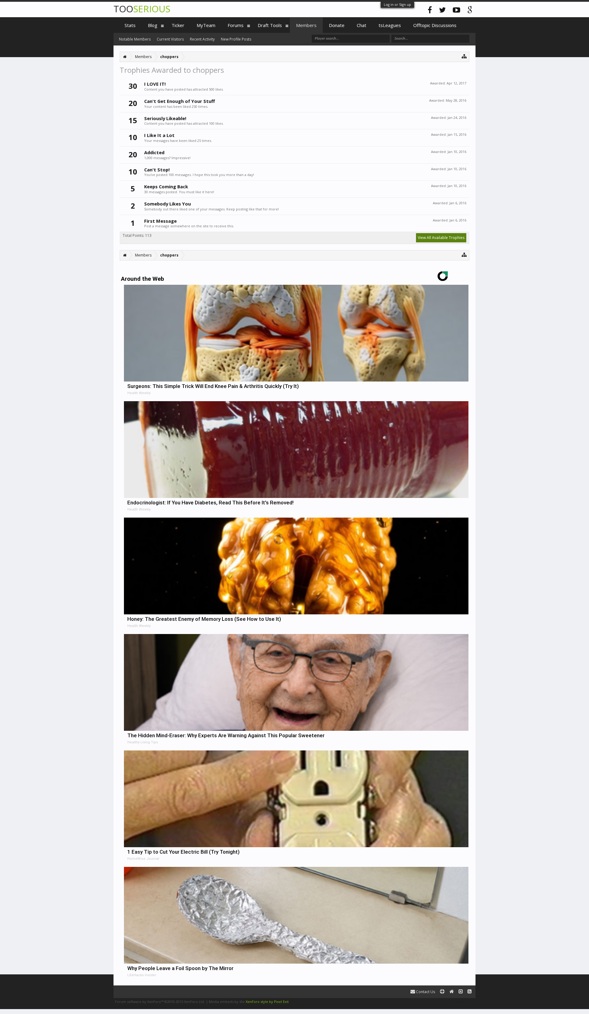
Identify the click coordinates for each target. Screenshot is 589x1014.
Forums (236, 25)
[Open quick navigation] (464, 56)
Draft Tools (270, 25)
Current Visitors (170, 39)
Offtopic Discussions (434, 25)
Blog (152, 25)
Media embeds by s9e (227, 1001)
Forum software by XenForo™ (160, 1001)
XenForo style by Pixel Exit (267, 1001)
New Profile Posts (236, 39)
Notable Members (135, 39)
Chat (361, 25)
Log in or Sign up (397, 4)
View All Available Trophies (441, 237)
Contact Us (425, 991)
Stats (130, 25)
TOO (142, 8)
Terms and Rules (460, 1001)
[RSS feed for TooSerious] (469, 992)
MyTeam (206, 25)
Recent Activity (202, 39)
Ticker (177, 25)
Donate (337, 25)
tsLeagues (390, 25)
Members (306, 25)
